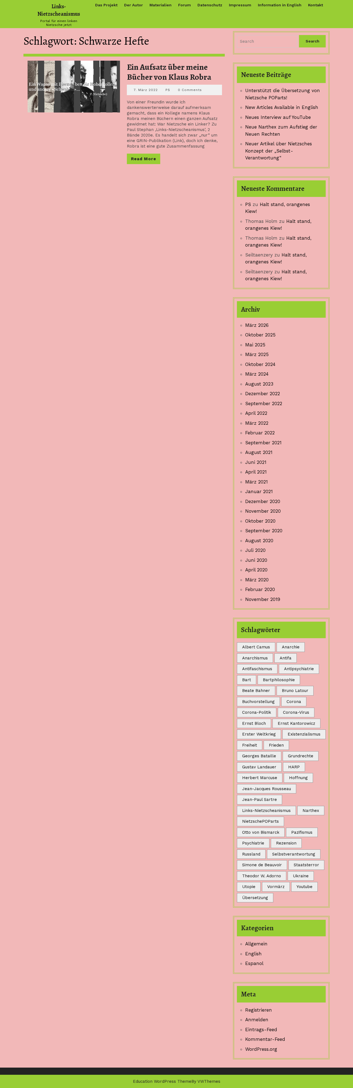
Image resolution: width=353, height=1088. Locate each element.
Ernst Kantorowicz (296, 723)
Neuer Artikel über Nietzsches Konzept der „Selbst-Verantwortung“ (278, 151)
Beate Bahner (256, 690)
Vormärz (276, 886)
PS (167, 90)
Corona (294, 701)
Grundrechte (300, 755)
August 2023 (259, 384)
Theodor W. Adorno (261, 875)
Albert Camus (256, 647)
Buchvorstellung (258, 701)
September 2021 (263, 442)
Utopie (248, 886)
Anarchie (290, 647)
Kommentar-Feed (265, 1039)
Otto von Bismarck (260, 832)
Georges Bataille (259, 755)
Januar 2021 (259, 491)
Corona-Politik (256, 712)
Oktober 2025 (260, 335)
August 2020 (259, 540)
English (253, 953)
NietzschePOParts (260, 821)
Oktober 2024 (260, 364)
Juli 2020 (255, 550)
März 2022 (256, 423)
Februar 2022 (260, 432)
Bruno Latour (295, 690)
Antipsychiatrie (299, 668)
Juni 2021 (255, 462)
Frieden (276, 745)
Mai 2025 (255, 344)
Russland (251, 854)
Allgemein (256, 944)
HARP (294, 766)
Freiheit (249, 745)
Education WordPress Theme (162, 1081)
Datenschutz (209, 5)
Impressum (240, 5)
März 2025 (257, 354)
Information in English (279, 5)
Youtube (304, 886)
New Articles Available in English (281, 107)
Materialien (160, 5)
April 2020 (256, 570)
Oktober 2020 (260, 521)
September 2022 (263, 403)
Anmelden (256, 1019)
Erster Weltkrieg (259, 734)
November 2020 (263, 511)
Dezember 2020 (262, 501)
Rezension (286, 843)
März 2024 (257, 374)
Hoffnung (298, 777)
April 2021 (256, 472)
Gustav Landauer (259, 766)
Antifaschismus (257, 668)
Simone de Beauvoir (262, 864)
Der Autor (133, 5)
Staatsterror (306, 864)
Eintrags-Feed (261, 1029)
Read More (145, 160)
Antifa (286, 658)
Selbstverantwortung (293, 854)
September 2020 (263, 530)
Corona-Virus (296, 712)
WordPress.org (261, 1049)
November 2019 (262, 599)
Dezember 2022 (262, 393)
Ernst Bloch (254, 723)
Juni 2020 (256, 560)
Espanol (254, 963)
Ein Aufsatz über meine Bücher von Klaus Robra (169, 72)
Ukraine (301, 875)
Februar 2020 (260, 589)
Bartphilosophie (279, 679)
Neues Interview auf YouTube (278, 117)
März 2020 (257, 579)
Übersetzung (255, 897)
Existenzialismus (304, 734)
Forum (184, 5)
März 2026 (257, 325)
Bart (246, 679)
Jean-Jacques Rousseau (266, 788)
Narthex (311, 810)
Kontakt (315, 5)
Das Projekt (106, 5)
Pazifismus (301, 832)
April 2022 (256, 413)
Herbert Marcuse (259, 777)
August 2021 (258, 452)
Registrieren (258, 1010)
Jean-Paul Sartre (259, 799)
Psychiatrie (253, 843)
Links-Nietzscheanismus (59, 10)
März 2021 (256, 482)
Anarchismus (255, 658)
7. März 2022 (146, 90)
